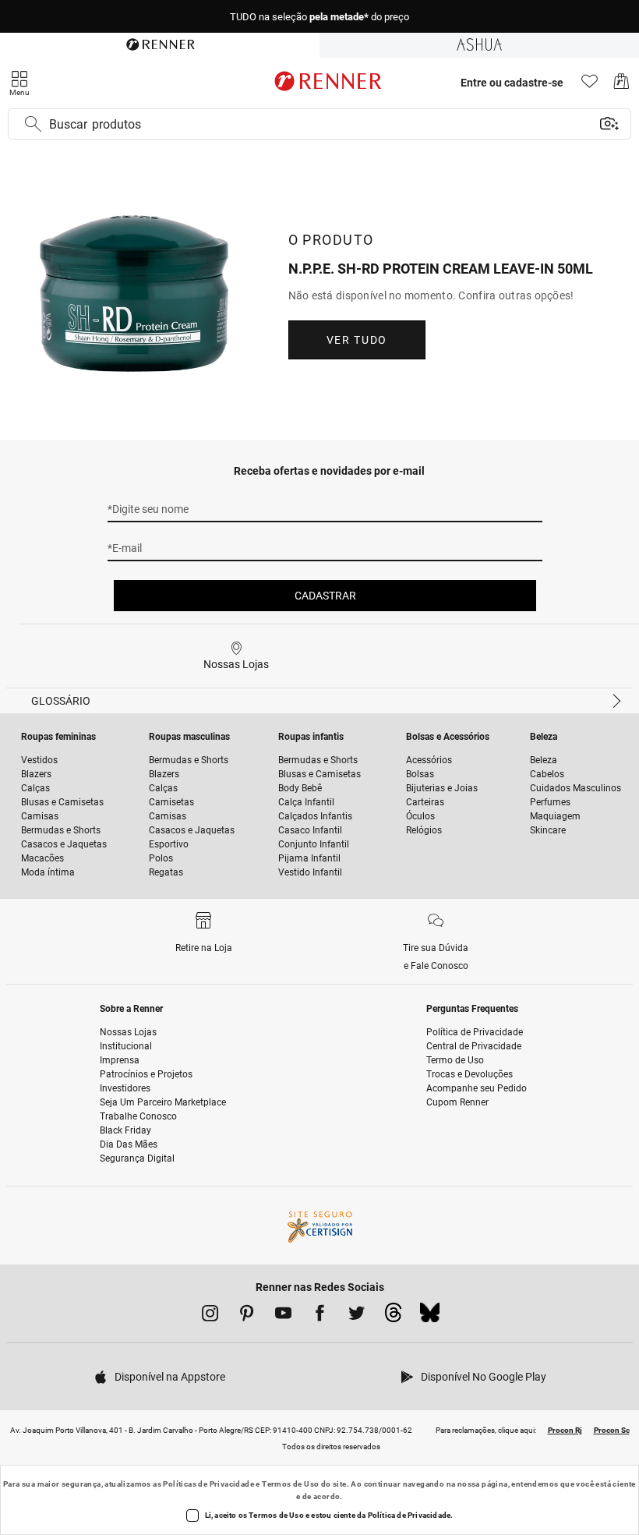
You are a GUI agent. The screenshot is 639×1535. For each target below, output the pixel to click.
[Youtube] (283, 1316)
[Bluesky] (430, 1316)
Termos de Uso (290, 1484)
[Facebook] (320, 1316)
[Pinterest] (246, 1316)
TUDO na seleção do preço (319, 17)
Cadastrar (325, 595)
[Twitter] (356, 1316)
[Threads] (393, 1316)
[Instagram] (210, 1316)
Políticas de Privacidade (208, 1484)
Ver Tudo (357, 340)
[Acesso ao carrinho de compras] (621, 85)
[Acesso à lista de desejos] (589, 85)
